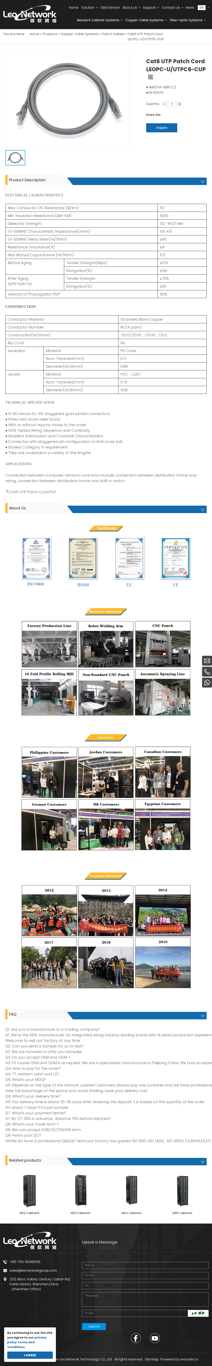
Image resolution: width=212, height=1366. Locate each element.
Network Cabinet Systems (98, 20)
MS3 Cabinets (80, 1213)
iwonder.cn (189, 1359)
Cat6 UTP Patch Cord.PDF (32, 491)
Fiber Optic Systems (186, 20)
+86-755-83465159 (25, 1261)
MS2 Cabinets (29, 1213)
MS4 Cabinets (132, 1213)
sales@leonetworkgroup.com (33, 1270)
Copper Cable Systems (144, 20)
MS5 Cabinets (182, 1213)
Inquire (161, 127)
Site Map (152, 1359)
